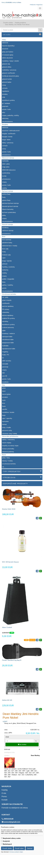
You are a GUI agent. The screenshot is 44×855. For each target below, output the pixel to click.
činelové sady (6, 255)
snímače (4, 88)
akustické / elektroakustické (11, 130)
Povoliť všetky (7, 848)
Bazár (4, 455)
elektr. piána (6, 164)
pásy (3, 112)
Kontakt (4, 800)
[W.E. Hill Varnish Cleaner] (22, 541)
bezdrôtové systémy (8, 100)
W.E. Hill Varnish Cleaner (10, 562)
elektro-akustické (7, 58)
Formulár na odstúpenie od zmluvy (15, 808)
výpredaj (32, 640)
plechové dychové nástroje (10, 203)
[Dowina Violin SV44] (22, 498)
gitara (4, 388)
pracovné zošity (7, 430)
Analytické (6, 841)
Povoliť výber (19, 848)
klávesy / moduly (7, 461)
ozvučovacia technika (9, 464)
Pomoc (4, 796)
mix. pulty (5, 297)
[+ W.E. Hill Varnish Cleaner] (40, 571)
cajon (3, 258)
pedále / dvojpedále (8, 279)
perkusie (4, 264)
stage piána (5, 167)
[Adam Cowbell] (16, 600)
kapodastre (5, 91)
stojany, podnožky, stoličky (10, 115)
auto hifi (4, 376)
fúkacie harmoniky (7, 209)
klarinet (4, 424)
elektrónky (5, 118)
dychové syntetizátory (9, 212)
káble (3, 330)
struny (4, 85)
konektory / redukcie (8, 333)
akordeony (5, 227)
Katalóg (4, 790)
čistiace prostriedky (8, 449)
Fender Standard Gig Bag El (11, 660)
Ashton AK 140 (7, 700)
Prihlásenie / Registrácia (36, 4)
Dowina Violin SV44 (8, 509)
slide (3, 97)
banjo (3, 415)
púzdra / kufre (6, 109)
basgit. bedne (6, 139)
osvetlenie (5, 382)
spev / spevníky (7, 418)
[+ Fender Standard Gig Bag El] (40, 669)
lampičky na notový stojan (10, 445)
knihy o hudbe (6, 427)
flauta (4, 406)
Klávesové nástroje (8, 158)
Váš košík (22, 34)
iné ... (4, 467)
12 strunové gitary (7, 55)
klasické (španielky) (8, 46)
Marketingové (7, 844)
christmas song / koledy (9, 433)
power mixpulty (6, 300)
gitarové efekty (6, 67)
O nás (4, 793)
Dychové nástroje (7, 191)
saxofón (4, 409)
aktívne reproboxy (7, 315)
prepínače (5, 106)
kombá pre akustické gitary (10, 76)
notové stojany (6, 442)
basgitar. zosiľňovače (8, 133)
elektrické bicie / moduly (9, 245)
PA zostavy (5, 309)
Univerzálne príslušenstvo (10, 436)
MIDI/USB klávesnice (8, 170)
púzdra (4, 288)
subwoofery (5, 312)
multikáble (5, 346)
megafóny (5, 352)
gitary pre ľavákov (7, 52)
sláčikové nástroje (7, 230)
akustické (5, 49)
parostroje (5, 367)
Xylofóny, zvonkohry (8, 267)
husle (3, 400)
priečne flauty (6, 194)
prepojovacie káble (8, 342)
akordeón (5, 397)
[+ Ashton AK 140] (40, 709)
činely (4, 252)
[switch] (1, 838)
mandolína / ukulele (8, 412)
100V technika (6, 361)
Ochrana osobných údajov (16, 852)
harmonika (5, 421)
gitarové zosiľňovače (8, 73)
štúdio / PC (5, 355)
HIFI (3, 373)
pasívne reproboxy (8, 306)
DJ (3, 358)
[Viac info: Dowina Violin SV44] (37, 518)
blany (3, 282)
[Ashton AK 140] (22, 686)
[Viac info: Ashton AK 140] (37, 709)
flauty (4, 197)
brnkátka (4, 94)
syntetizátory (6, 173)
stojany (4, 182)
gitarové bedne (6, 82)
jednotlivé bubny (7, 242)
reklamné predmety (8, 451)
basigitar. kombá (7, 136)
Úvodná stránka (8, 22)
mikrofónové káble (7, 339)
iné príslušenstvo (7, 121)
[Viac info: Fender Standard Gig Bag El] (37, 669)
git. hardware (6, 103)
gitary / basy (6, 458)
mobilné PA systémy (8, 318)
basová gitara (6, 394)
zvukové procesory (8, 327)
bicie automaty (6, 239)
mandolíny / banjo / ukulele (10, 61)
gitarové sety (6, 64)
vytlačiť (5, 721)
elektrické (5, 42)
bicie (3, 403)
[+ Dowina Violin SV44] (40, 518)
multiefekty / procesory (9, 70)
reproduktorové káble (8, 348)
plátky (4, 215)
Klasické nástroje (7, 224)
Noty (3, 385)
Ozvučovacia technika (9, 294)
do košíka (22, 744)
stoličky (4, 188)
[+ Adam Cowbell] (40, 640)
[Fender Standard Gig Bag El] (22, 651)
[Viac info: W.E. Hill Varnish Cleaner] (37, 571)
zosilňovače (6, 303)
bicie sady (5, 249)
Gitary (4, 40)
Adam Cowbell (7, 627)
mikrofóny (5, 321)
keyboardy (5, 161)
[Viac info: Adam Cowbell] (37, 640)
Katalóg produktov (20, 22)
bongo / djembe (7, 261)
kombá (4, 176)
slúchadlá (5, 364)
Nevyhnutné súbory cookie (12, 838)
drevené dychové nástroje (10, 206)
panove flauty (6, 200)
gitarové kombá (7, 79)
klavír (4, 391)
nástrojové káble (7, 336)
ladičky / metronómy (8, 439)
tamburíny (5, 270)
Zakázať (29, 848)
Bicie (3, 236)
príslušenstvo (6, 155)
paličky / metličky (7, 285)
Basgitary (5, 124)
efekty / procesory (7, 143)
